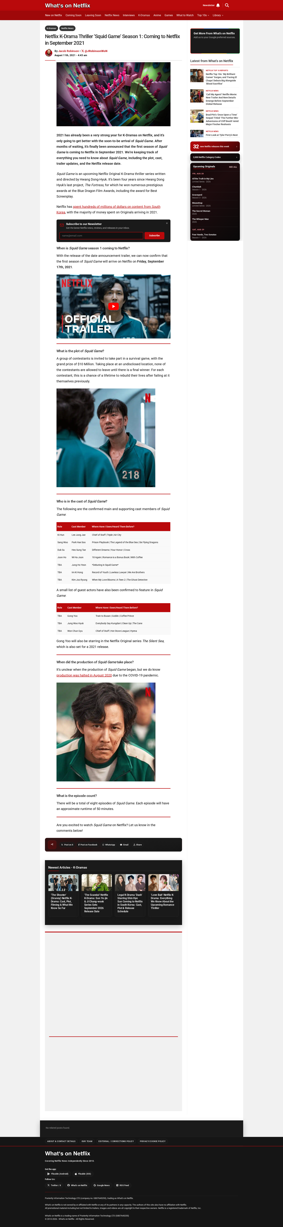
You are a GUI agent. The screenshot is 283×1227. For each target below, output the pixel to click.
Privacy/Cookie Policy (153, 1141)
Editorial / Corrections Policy (116, 1141)
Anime (157, 15)
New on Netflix (53, 15)
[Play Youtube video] (113, 306)
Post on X (68, 844)
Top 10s (202, 15)
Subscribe (154, 235)
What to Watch (185, 15)
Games (169, 15)
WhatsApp (110, 844)
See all (233, 167)
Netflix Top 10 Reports (217, 70)
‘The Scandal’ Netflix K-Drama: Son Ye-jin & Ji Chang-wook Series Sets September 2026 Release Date (96, 903)
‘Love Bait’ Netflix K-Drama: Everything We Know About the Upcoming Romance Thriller (162, 901)
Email (125, 844)
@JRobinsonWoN (95, 51)
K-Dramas (144, 15)
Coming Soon (73, 15)
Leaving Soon (93, 15)
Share (139, 844)
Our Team (87, 1141)
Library (217, 15)
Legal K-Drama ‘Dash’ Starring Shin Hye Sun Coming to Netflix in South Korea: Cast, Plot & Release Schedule (129, 903)
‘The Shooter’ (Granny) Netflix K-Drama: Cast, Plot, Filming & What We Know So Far (62, 901)
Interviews (129, 15)
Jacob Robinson (68, 51)
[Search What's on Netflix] (227, 5)
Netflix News (112, 15)
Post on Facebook (88, 844)
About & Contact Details (61, 1141)
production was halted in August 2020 (84, 675)
